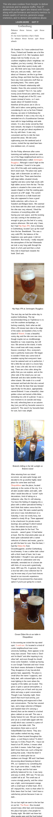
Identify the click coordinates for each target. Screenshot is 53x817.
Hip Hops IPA (24, 226)
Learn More (22, 22)
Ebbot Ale (22, 546)
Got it (35, 22)
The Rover (24, 805)
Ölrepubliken (16, 485)
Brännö (21, 334)
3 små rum (20, 645)
